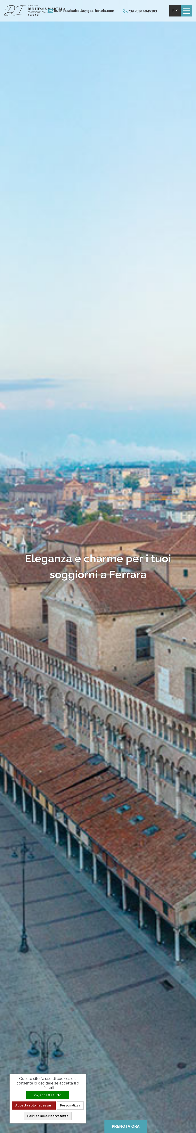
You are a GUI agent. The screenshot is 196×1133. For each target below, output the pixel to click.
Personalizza (70, 1105)
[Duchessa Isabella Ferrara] (35, 14)
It (173, 10)
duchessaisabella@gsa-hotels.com (83, 11)
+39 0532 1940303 (142, 11)
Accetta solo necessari (33, 1105)
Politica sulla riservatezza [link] (47, 1116)
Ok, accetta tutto (47, 1095)
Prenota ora (126, 1126)
